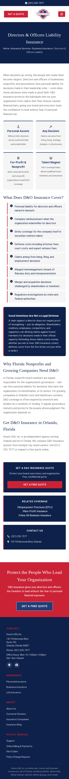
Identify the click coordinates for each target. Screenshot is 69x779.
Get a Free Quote (34, 484)
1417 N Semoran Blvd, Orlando (26, 541)
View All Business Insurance (35, 515)
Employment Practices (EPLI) (35, 507)
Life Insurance (13, 692)
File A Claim (12, 751)
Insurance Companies (17, 719)
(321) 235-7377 (36, 3)
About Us (11, 708)
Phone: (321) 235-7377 (18, 650)
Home (6, 48)
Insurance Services (21, 48)
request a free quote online (33, 449)
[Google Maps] (9, 665)
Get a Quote (16, 14)
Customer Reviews (16, 714)
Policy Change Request (18, 757)
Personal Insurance (16, 681)
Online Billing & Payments (19, 746)
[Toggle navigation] (61, 14)
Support (10, 741)
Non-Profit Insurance (35, 511)
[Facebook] (17, 665)
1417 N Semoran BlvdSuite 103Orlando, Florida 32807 (17, 642)
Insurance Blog (14, 724)
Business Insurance (42, 48)
